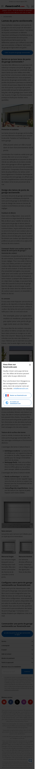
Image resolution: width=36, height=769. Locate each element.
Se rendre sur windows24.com (15, 402)
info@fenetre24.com (20, 388)
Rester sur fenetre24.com (18, 395)
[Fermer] (29, 364)
